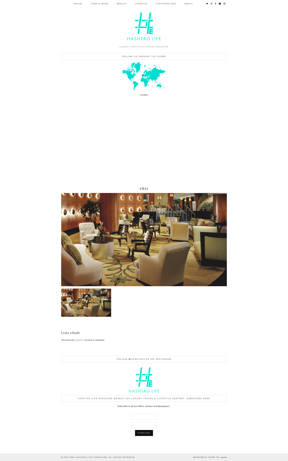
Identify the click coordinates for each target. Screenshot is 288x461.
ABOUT (188, 4)
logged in (79, 339)
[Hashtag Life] (144, 22)
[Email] (220, 3)
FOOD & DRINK (99, 4)
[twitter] (207, 3)
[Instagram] (18, 123)
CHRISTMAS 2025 (166, 4)
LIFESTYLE (141, 4)
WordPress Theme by (210, 457)
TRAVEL (78, 4)
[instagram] (212, 3)
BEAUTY (122, 4)
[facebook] (215, 3)
